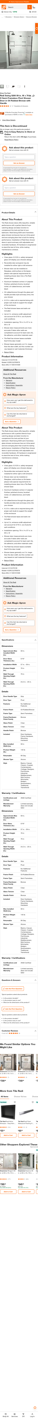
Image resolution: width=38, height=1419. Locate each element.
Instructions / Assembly (14, 385)
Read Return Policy (11, 140)
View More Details (8, 120)
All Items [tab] (4, 1096)
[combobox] (17, 7)
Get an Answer (19, 163)
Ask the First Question (13, 989)
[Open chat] (36, 28)
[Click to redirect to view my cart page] (34, 7)
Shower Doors (19, 17)
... (2, 17)
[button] (19, 212)
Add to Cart (8, 1135)
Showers (8, 17)
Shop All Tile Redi (9, 374)
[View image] (2, 86)
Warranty (9, 380)
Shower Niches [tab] (20, 1096)
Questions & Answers (21, 106)
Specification (10, 383)
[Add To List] (30, 96)
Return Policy (9, 352)
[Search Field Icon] (29, 7)
